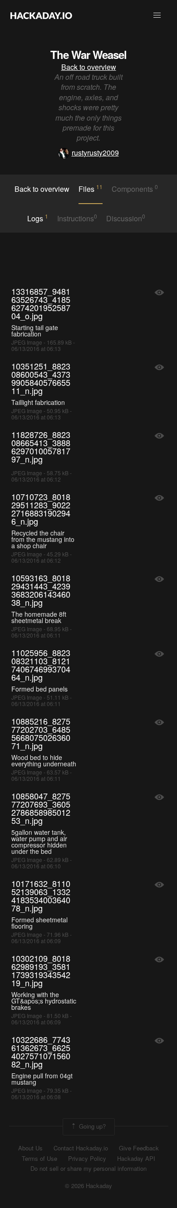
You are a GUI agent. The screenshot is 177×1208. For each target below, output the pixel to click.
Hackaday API (136, 1158)
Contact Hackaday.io (81, 1148)
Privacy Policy (87, 1158)
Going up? (91, 1125)
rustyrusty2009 (95, 152)
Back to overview (88, 67)
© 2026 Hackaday (88, 1186)
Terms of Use (39, 1158)
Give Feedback (139, 1148)
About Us (30, 1148)
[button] (157, 15)
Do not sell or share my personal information (88, 1168)
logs (37, 218)
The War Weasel (88, 54)
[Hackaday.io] (41, 15)
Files (91, 188)
